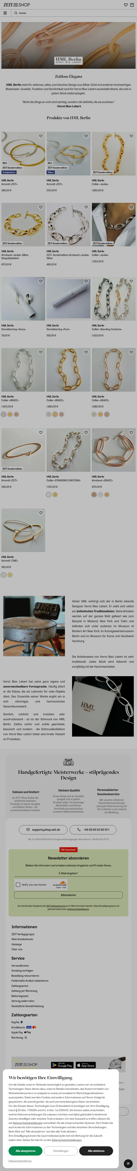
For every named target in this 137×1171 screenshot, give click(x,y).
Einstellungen (60, 1151)
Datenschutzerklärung (20, 1160)
